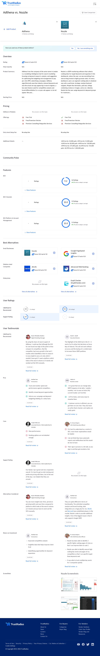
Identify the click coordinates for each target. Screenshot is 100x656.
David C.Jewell (74, 335)
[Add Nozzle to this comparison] (54, 253)
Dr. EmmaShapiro (74, 423)
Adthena (26, 31)
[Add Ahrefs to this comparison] (54, 268)
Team (42, 629)
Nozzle (64, 31)
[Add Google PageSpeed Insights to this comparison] (93, 254)
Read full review (31, 371)
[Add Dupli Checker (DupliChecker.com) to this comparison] (93, 283)
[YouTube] (78, 644)
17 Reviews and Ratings (67, 34)
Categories (63, 627)
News (42, 634)
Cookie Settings (10, 646)
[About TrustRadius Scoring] (23, 62)
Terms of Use (9, 643)
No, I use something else (85, 48)
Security (18, 643)
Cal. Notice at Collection (57, 643)
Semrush (70, 511)
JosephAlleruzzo (35, 422)
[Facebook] (83, 644)
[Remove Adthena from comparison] (57, 22)
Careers (42, 632)
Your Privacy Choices (40, 643)
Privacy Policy (27, 643)
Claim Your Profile (84, 629)
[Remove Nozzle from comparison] (96, 22)
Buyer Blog (63, 629)
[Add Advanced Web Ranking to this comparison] (93, 268)
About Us (43, 627)
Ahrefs (90, 509)
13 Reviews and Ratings (28, 34)
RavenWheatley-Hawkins (37, 335)
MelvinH (72, 379)
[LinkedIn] (92, 644)
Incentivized (29, 367)
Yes (72, 48)
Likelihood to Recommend (7, 309)
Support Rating (7, 317)
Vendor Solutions (84, 627)
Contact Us (43, 636)
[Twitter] (87, 644)
